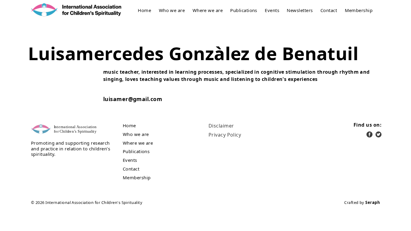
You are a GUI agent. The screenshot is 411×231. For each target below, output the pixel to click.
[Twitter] (378, 134)
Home (144, 10)
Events (272, 10)
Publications (243, 10)
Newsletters (300, 10)
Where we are (208, 10)
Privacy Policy (225, 134)
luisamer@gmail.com (132, 99)
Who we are (172, 10)
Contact (328, 10)
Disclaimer (221, 125)
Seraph (372, 202)
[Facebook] (369, 134)
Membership (359, 10)
